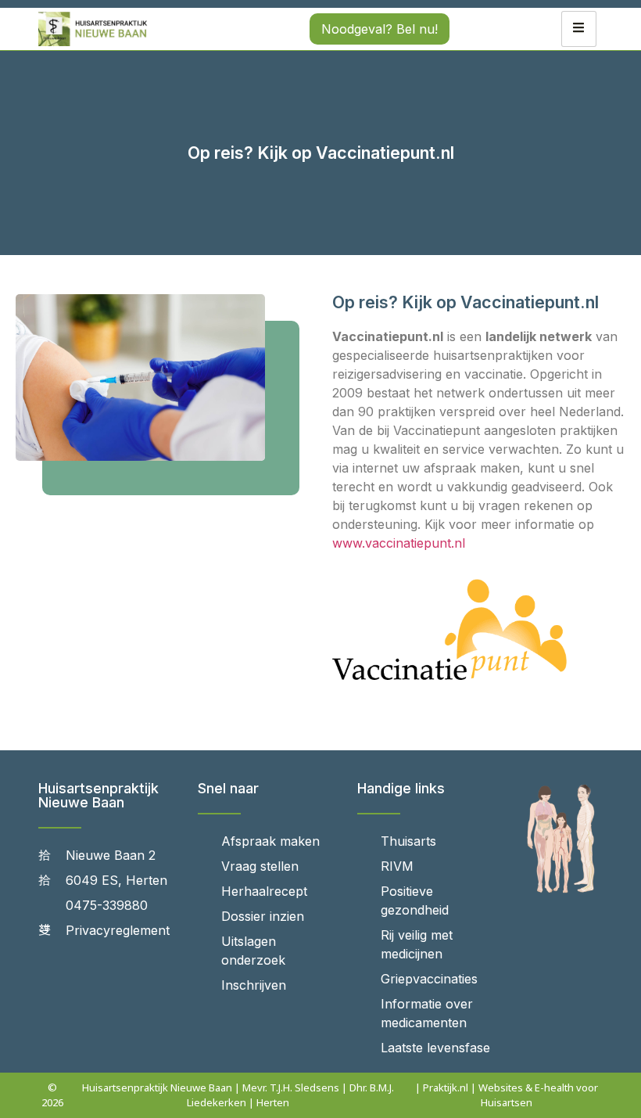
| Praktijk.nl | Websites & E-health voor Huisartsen (506, 1094)
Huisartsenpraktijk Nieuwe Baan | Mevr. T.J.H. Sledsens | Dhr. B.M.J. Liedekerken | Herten (238, 1094)
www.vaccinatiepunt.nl (398, 543)
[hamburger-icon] (578, 29)
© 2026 (52, 1094)
